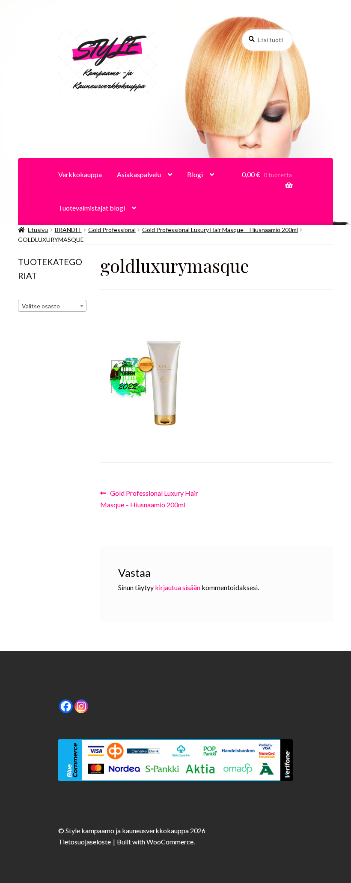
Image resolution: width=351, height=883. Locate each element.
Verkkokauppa (80, 174)
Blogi (195, 174)
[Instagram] (81, 706)
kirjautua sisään (177, 587)
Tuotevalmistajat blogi (91, 208)
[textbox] (52, 306)
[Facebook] (66, 706)
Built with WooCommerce (155, 842)
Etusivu (38, 229)
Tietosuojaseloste (84, 842)
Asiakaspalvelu (139, 174)
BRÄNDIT (68, 229)
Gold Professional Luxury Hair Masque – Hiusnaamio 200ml (220, 229)
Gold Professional (112, 229)
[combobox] (52, 306)
